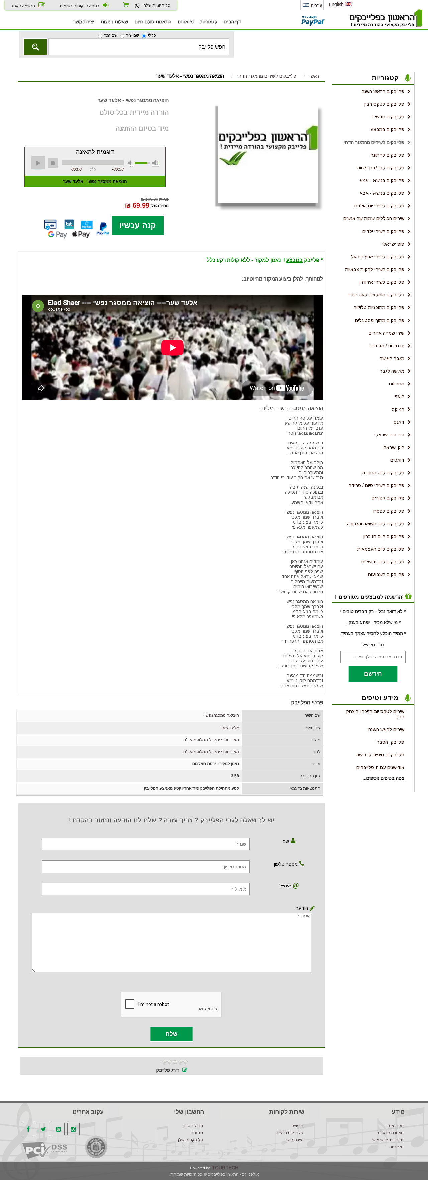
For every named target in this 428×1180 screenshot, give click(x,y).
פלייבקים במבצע (387, 129)
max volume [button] (155, 163)
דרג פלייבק (167, 1070)
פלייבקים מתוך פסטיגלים (379, 320)
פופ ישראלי (393, 244)
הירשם (373, 673)
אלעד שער (230, 727)
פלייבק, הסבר (390, 742)
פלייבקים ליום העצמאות (380, 549)
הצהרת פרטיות (391, 1132)
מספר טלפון (286, 864)
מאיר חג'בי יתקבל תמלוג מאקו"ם (211, 739)
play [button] (38, 163)
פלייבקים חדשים (388, 116)
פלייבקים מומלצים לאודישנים (376, 294)
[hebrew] (312, 9)
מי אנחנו (186, 21)
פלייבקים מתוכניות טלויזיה (379, 307)
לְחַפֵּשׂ (35, 46)
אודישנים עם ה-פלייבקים (380, 767)
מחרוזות (396, 383)
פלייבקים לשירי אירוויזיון (381, 282)
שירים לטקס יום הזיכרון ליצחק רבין (375, 714)
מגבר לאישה (392, 358)
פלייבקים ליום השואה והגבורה (375, 523)
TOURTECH (225, 1167)
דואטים (397, 460)
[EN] (340, 8)
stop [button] (53, 163)
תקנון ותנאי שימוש (388, 1140)
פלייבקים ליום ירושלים (382, 561)
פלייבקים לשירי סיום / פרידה (376, 485)
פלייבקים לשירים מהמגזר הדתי (374, 142)
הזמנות (196, 1132)
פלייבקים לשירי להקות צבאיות (374, 269)
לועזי (399, 396)
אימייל (285, 885)
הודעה (302, 908)
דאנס (399, 422)
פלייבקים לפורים (388, 498)
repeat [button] (93, 169)
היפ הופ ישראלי (389, 434)
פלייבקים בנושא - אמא (382, 180)
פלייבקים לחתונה (387, 155)
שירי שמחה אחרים (386, 333)
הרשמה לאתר (23, 6)
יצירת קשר (83, 21)
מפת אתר (395, 1125)
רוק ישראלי (393, 447)
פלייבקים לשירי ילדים (383, 231)
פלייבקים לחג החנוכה (383, 472)
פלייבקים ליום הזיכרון (383, 536)
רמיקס (398, 409)
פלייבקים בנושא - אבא (382, 193)
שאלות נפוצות (114, 21)
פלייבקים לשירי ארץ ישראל (377, 256)
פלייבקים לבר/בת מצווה (380, 167)
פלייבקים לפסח (388, 511)
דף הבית (232, 21)
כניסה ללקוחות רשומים (79, 6)
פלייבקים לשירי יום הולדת (379, 205)
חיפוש (298, 1125)
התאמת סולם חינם (153, 21)
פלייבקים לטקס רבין (384, 104)
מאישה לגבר (392, 371)
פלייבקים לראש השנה (383, 91)
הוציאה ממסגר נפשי (222, 715)
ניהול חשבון (193, 1125)
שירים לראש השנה (386, 729)
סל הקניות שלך (190, 1140)
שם (286, 841)
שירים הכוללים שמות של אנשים (373, 218)
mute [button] (131, 163)
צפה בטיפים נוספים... (383, 778)
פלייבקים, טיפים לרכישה (380, 754)
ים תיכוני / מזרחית (386, 345)
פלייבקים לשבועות (386, 574)
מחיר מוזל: (159, 205)
